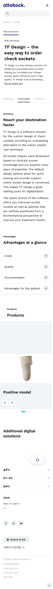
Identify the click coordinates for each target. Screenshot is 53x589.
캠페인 (6, 486)
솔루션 (6, 469)
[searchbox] (26, 14)
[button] (5, 403)
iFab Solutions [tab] (10, 31)
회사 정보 (8, 478)
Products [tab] (39, 98)
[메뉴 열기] (47, 5)
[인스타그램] (13, 523)
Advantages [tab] (24, 98)
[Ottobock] (14, 5)
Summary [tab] (8, 98)
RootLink (6, 22)
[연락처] (37, 460)
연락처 (6, 498)
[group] (26, 365)
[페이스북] (6, 523)
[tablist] (26, 32)
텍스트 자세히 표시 (13, 83)
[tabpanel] (26, 62)
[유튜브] (21, 523)
